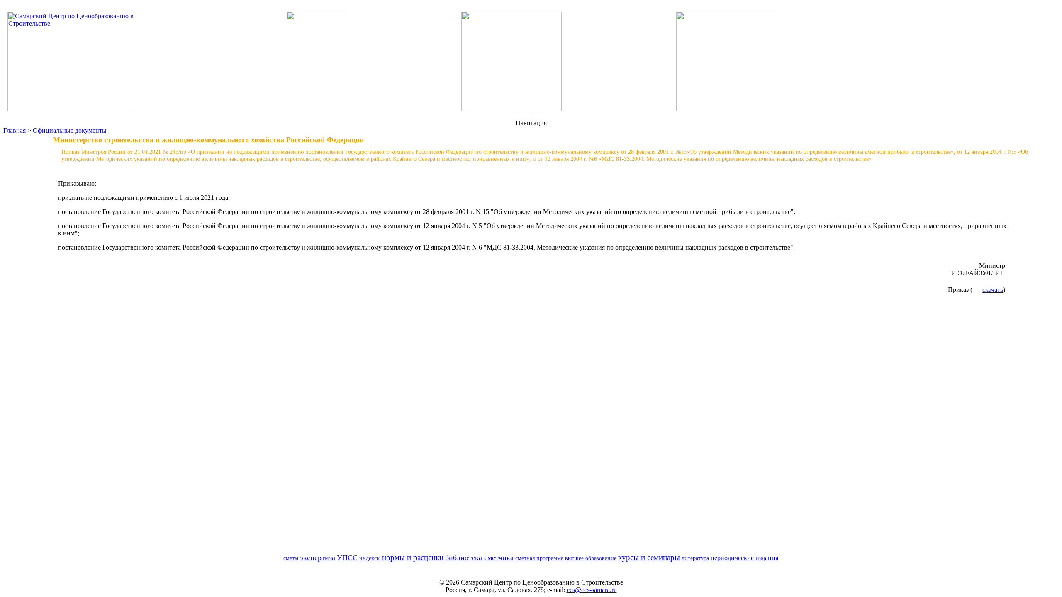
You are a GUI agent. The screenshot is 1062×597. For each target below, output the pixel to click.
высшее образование (590, 558)
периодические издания (744, 557)
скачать (992, 289)
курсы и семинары (649, 557)
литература (695, 558)
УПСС (347, 557)
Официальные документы (70, 130)
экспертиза (317, 557)
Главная (14, 130)
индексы (369, 558)
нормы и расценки (412, 557)
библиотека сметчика (479, 557)
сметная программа (539, 558)
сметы (290, 558)
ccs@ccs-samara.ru (592, 589)
